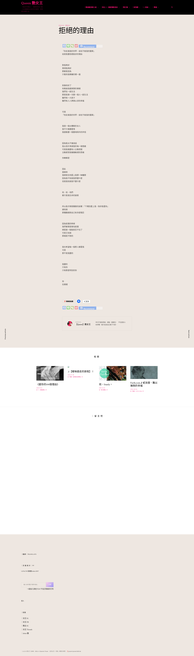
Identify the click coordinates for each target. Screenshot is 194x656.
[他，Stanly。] (112, 373)
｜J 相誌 (145, 7)
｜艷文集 (125, 7)
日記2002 (67, 25)
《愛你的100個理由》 (47, 384)
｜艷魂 (154, 7)
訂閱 (49, 585)
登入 (22, 601)
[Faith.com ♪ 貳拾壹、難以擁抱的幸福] (144, 372)
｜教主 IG (24, 626)
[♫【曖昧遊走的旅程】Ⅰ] (81, 367)
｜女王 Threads (26, 630)
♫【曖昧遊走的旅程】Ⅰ (81, 371)
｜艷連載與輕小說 (90, 7)
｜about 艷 (25, 633)
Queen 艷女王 (32, 3)
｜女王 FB (25, 622)
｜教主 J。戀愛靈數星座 (109, 7)
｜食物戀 (135, 7)
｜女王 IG (24, 618)
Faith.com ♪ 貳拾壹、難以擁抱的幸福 (144, 384)
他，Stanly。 (105, 384)
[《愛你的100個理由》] (50, 373)
